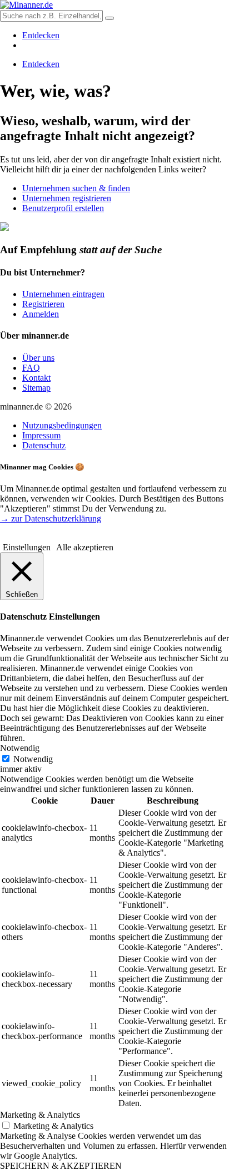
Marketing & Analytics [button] (40, 1114)
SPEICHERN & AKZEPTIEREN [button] (61, 1165)
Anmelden (40, 314)
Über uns (38, 357)
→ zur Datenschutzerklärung (50, 518)
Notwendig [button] (19, 748)
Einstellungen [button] (27, 547)
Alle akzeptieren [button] (84, 547)
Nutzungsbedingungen (62, 425)
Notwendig (33, 759)
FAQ (31, 367)
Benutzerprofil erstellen (63, 208)
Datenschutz (44, 445)
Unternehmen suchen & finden (76, 188)
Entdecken (40, 35)
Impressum (41, 435)
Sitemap (36, 387)
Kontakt (36, 377)
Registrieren (43, 304)
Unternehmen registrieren (66, 198)
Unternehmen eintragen (63, 294)
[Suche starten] (109, 18)
